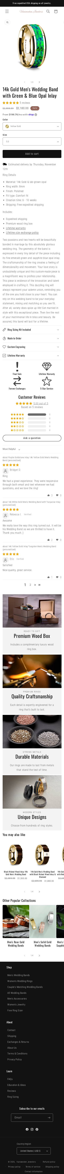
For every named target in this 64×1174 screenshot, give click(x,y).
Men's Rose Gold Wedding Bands (15, 943)
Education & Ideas (16, 1085)
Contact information (34, 1171)
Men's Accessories (17, 998)
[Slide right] (39, 82)
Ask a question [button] (32, 438)
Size (5, 135)
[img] (11, 464)
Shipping (11, 1036)
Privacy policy (14, 1167)
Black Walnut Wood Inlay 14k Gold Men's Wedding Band (16, 872)
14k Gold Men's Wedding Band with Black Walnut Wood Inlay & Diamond (43, 874)
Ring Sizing (13, 1096)
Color (5, 119)
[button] (7, 11)
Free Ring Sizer (15, 1010)
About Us (12, 1047)
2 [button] (30, 584)
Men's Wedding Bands (18, 975)
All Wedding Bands (17, 992)
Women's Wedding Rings (19, 981)
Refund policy (49, 1162)
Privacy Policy (14, 1059)
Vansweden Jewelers (26, 1162)
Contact (11, 1030)
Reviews (11, 1090)
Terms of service (33, 1167)
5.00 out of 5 (40, 403)
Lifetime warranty (16, 228)
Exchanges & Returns (18, 1041)
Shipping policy (52, 1167)
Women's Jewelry (16, 1004)
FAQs (10, 1079)
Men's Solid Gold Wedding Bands (43, 943)
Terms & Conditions (17, 1053)
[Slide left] (24, 82)
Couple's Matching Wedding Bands (25, 987)
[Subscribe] (49, 1118)
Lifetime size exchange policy (22, 232)
